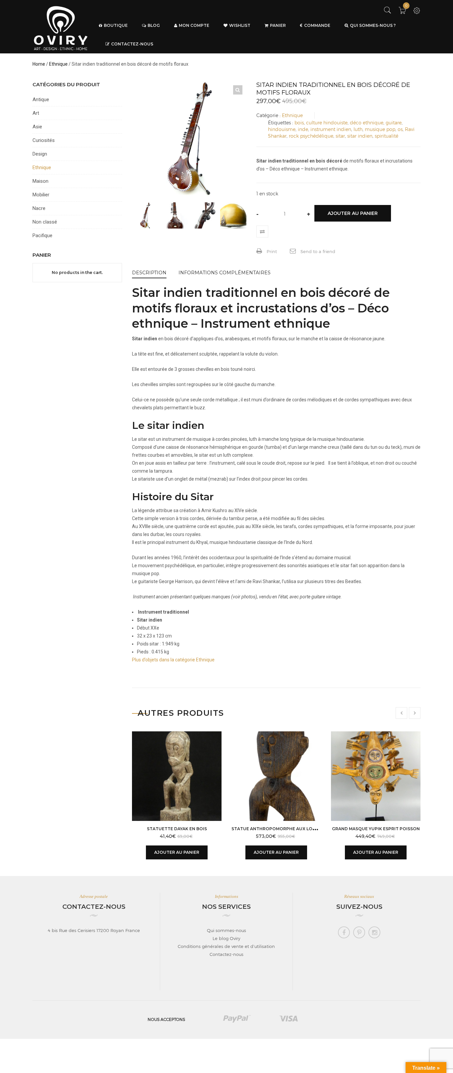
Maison (40, 181)
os (400, 129)
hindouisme (281, 129)
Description (149, 273)
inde (303, 129)
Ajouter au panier (353, 213)
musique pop (380, 129)
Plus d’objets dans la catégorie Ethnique (173, 659)
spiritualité (386, 136)
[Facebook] (344, 932)
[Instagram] (374, 932)
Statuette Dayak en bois (177, 828)
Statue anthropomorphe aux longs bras (282, 828)
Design (39, 154)
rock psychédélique (311, 136)
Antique (40, 99)
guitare (394, 122)
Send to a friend (317, 251)
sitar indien (359, 136)
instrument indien (330, 129)
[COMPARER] (262, 231)
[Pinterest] (359, 932)
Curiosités (43, 140)
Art (35, 113)
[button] (237, 90)
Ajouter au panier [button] (176, 852)
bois (299, 122)
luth (358, 129)
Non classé (44, 222)
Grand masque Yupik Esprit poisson (376, 828)
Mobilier (40, 195)
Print (271, 251)
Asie (37, 127)
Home (38, 64)
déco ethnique (366, 122)
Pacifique (42, 235)
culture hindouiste (327, 122)
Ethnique (58, 64)
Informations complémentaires (224, 273)
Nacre (38, 208)
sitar (340, 136)
